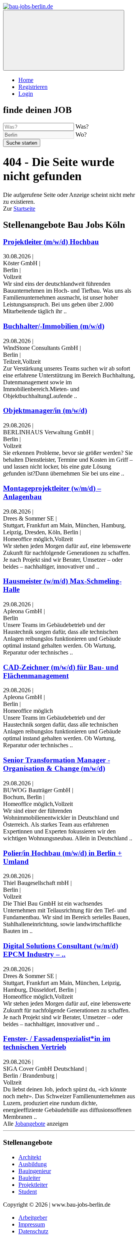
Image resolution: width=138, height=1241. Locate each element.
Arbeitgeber (32, 1217)
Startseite (24, 208)
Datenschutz (33, 1231)
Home (25, 80)
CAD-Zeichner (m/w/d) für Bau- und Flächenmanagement (60, 671)
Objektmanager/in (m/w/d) (45, 410)
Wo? (81, 134)
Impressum (31, 1224)
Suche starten (21, 143)
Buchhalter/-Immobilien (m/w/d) (53, 326)
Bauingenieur (34, 1171)
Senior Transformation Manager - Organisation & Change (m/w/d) (56, 764)
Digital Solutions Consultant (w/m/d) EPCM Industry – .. (60, 950)
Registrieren (33, 87)
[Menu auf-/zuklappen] (63, 40)
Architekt (29, 1157)
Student (27, 1191)
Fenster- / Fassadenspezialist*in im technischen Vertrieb (56, 1043)
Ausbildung (32, 1164)
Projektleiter (33, 1184)
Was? (82, 126)
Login (25, 93)
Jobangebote (30, 1123)
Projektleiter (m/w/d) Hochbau (51, 242)
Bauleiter (29, 1178)
